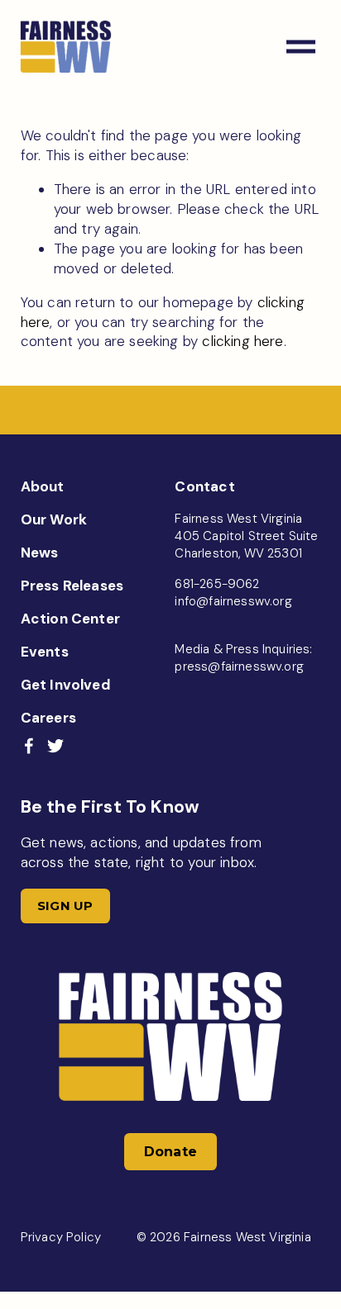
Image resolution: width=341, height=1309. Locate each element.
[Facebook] (29, 745)
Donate (171, 1152)
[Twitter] (55, 745)
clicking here (242, 341)
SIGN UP (65, 906)
